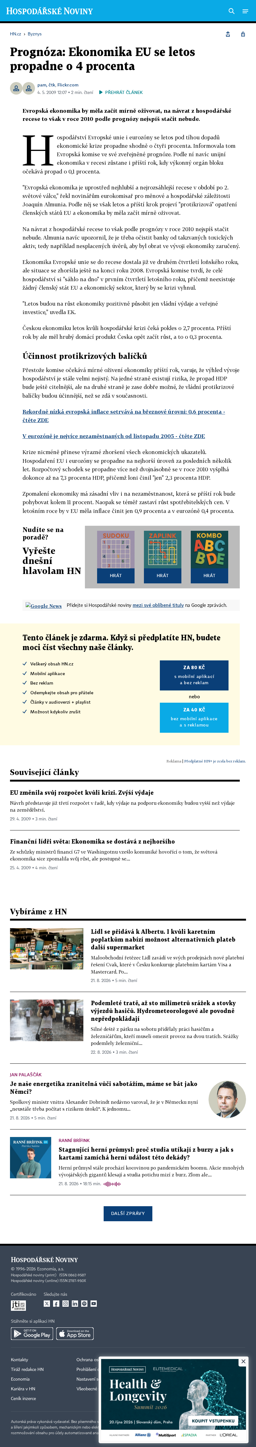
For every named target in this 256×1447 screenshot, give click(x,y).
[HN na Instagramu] (65, 1303)
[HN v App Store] (75, 1333)
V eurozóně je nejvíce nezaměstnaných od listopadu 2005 (113, 436)
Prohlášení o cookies (95, 1369)
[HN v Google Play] (32, 1333)
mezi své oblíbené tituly (158, 605)
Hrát (116, 575)
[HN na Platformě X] (47, 1303)
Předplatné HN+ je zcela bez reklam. (215, 761)
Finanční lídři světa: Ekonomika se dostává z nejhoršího (92, 842)
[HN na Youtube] (94, 1303)
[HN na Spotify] (84, 1303)
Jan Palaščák (26, 1074)
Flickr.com (67, 84)
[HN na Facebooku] (56, 1303)
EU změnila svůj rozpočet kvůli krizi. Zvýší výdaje (82, 793)
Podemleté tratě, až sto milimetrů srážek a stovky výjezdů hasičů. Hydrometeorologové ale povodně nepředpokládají (163, 1011)
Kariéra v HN (23, 1389)
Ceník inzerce (23, 1399)
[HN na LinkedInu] (75, 1303)
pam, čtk (46, 84)
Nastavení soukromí (95, 1379)
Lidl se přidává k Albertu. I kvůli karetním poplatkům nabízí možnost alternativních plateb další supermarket (163, 939)
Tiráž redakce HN (27, 1369)
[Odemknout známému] (243, 34)
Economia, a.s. (50, 1269)
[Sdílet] (228, 34)
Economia (20, 1379)
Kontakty (19, 1360)
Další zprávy (128, 1213)
